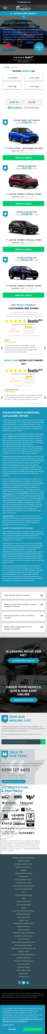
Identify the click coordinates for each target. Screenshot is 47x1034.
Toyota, (11, 436)
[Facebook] (19, 982)
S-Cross (34, 78)
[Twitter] (23, 982)
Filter (31, 102)
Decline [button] (12, 1029)
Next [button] (44, 348)
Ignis (39, 498)
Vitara (34, 86)
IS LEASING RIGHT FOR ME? (23, 661)
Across (12, 78)
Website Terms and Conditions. (15, 1021)
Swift (12, 86)
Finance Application (23, 700)
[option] (23, 347)
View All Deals (23, 158)
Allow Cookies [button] (33, 1029)
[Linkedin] (28, 982)
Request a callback (14, 781)
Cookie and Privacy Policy (28, 1019)
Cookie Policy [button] (8, 1025)
